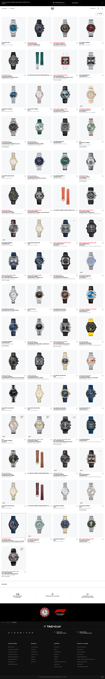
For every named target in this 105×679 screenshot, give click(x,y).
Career (33, 656)
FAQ (55, 649)
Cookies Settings (81, 652)
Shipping (56, 656)
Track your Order (58, 666)
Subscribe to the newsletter (86, 633)
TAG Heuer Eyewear (12, 664)
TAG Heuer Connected (13, 649)
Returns (56, 659)
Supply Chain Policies (82, 661)
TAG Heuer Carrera (12, 652)
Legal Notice (80, 664)
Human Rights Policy (82, 656)
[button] (102, 8)
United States (58, 2)
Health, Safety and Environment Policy (86, 659)
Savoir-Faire (34, 652)
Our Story (33, 649)
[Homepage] (52, 8)
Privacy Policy (80, 649)
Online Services (57, 652)
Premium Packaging (52, 596)
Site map (33, 659)
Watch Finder (11, 647)
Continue (76, 3)
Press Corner (34, 654)
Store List (33, 661)
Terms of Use (80, 654)
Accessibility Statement (82, 666)
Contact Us (56, 647)
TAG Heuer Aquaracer (13, 656)
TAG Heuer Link (11, 661)
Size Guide (56, 664)
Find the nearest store (61, 633)
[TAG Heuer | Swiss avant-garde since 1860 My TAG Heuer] (52, 626)
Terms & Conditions (81, 647)
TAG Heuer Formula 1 (13, 654)
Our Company (34, 647)
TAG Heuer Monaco (12, 659)
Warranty (56, 654)
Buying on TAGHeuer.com (60, 661)
